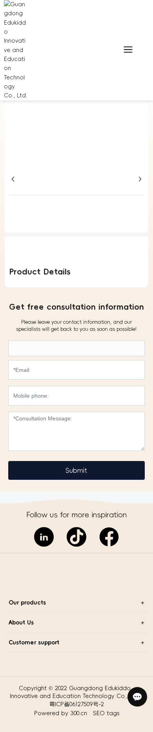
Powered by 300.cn (61, 713)
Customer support (34, 642)
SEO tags (106, 713)
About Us (21, 622)
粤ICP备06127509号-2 (76, 704)
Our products (27, 602)
